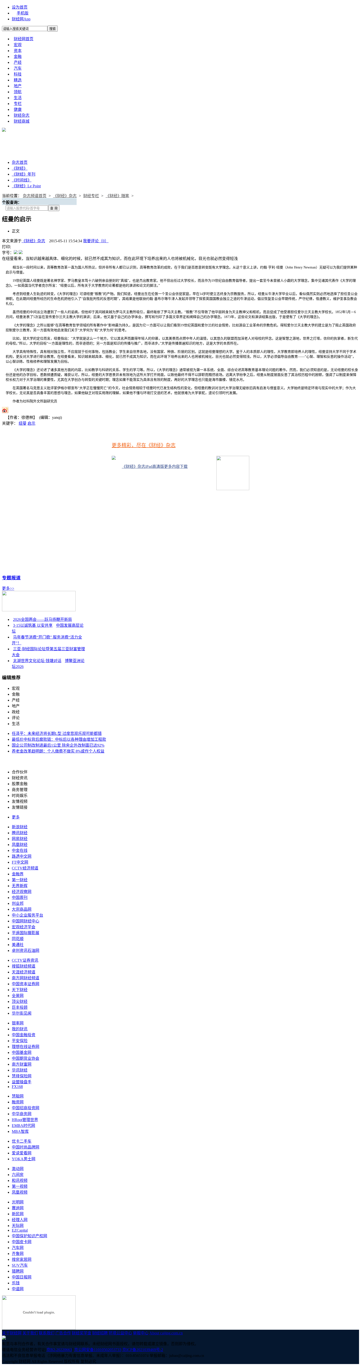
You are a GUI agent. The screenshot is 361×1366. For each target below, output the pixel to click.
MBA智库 (20, 1131)
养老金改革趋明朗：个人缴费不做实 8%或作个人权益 (58, 751)
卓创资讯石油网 (25, 950)
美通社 (18, 945)
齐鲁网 (18, 1253)
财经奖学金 (81, 1333)
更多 (16, 817)
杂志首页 (20, 162)
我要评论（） (96, 241)
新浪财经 (20, 827)
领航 (18, 92)
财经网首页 (23, 39)
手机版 (22, 13)
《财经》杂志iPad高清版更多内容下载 (155, 466)
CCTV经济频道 (25, 868)
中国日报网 (21, 1277)
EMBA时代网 (23, 1125)
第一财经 (20, 880)
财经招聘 (100, 1333)
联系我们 (47, 1333)
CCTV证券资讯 (25, 960)
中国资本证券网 (25, 984)
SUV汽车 (20, 1265)
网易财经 (20, 839)
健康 (18, 109)
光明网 (18, 1202)
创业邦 (18, 903)
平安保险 (20, 1041)
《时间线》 (21, 180)
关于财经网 (12, 1333)
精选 (18, 80)
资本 (18, 51)
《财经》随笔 (117, 196)
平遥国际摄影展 (25, 933)
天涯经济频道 (23, 972)
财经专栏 (91, 196)
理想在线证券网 (25, 1047)
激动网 (18, 1169)
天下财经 (20, 990)
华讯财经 (20, 1070)
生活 (18, 98)
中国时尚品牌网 (25, 1147)
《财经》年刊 (23, 174)
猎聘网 (18, 1271)
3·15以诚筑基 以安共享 (33, 625)
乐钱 (16, 1283)
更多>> (8, 588)
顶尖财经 (20, 1001)
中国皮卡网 (21, 1242)
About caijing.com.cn (166, 1333)
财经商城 (21, 121)
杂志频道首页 (34, 196)
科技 (18, 74)
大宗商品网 (21, 909)
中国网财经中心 (25, 921)
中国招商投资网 (25, 1108)
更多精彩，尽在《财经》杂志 (144, 445)
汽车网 (18, 1248)
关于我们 (30, 1333)
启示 (31, 423)
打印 (6, 247)
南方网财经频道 (25, 978)
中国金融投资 (23, 1035)
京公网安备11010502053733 (97, 1350)
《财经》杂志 (65, 196)
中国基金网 (21, 1052)
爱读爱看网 (21, 1153)
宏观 (18, 45)
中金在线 (20, 850)
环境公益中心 (120, 1333)
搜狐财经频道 (23, 966)
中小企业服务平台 (27, 915)
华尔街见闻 (21, 1013)
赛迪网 (18, 1208)
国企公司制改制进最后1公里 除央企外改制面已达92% (58, 745)
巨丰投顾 (20, 1007)
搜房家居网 (21, 1259)
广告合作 (63, 1333)
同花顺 (18, 939)
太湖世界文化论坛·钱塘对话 (37, 661)
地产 (18, 86)
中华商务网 (21, 1114)
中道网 (18, 1289)
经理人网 (20, 1220)
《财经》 (20, 168)
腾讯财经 (20, 833)
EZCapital (20, 1230)
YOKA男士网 (23, 1159)
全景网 (18, 996)
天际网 (18, 1226)
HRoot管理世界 (25, 1120)
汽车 (18, 68)
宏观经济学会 (23, 927)
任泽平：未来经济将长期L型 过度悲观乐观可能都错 (57, 733)
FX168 (17, 1087)
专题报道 (11, 577)
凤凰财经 (20, 845)
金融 (18, 56)
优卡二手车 (21, 1141)
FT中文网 (20, 862)
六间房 (18, 1175)
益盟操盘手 (21, 1082)
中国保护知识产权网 (29, 1236)
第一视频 (20, 1186)
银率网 (18, 1023)
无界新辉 (20, 886)
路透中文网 (21, 856)
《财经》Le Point (26, 186)
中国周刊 (20, 897)
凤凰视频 (20, 1192)
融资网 (18, 1102)
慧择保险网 (21, 1076)
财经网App (21, 19)
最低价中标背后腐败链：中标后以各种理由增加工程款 (59, 739)
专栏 (18, 104)
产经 (18, 62)
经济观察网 (21, 892)
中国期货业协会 (25, 1058)
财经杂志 (21, 115)
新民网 (18, 1214)
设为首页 (20, 7)
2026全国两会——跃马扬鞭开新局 (42, 619)
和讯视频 (20, 1180)
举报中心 (141, 1333)
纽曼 (23, 423)
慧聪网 (18, 1096)
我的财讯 (20, 1029)
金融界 (18, 874)
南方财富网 (21, 1064)
